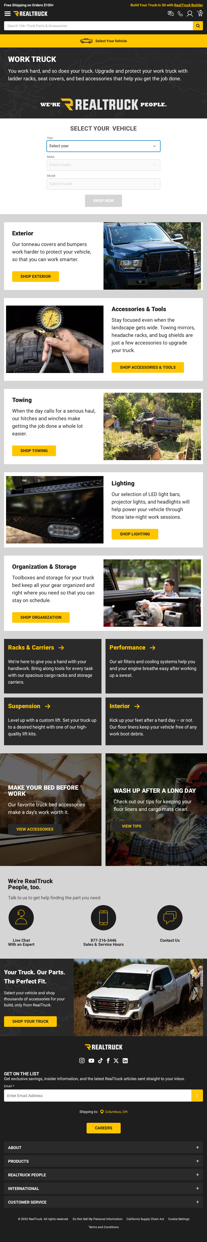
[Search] (198, 25)
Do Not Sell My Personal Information (97, 1219)
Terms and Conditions (104, 1227)
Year (50, 138)
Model (51, 176)
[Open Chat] (171, 13)
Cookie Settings (178, 1219)
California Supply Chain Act (145, 1219)
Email (9, 1086)
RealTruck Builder (188, 5)
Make (50, 157)
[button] (103, 1147)
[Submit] (197, 1095)
